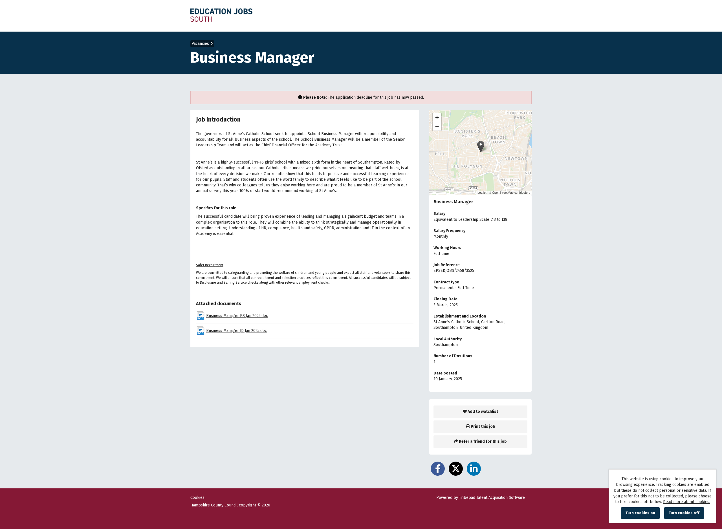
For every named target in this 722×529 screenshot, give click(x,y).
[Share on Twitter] (456, 469)
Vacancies (201, 43)
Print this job (482, 426)
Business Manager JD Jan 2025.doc (236, 330)
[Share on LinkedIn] (474, 469)
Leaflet (482, 192)
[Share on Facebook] (438, 469)
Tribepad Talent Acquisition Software (492, 497)
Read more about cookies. (686, 501)
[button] (480, 146)
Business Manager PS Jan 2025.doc (237, 315)
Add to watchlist (482, 411)
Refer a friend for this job (482, 441)
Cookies (197, 497)
